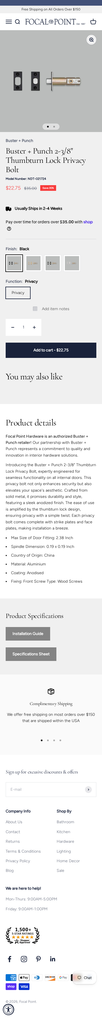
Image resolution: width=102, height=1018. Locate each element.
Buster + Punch (19, 140)
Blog (10, 870)
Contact (13, 831)
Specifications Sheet (31, 654)
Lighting (64, 851)
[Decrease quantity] (13, 327)
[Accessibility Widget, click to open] (8, 1009)
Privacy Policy (18, 861)
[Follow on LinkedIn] (53, 959)
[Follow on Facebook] (9, 959)
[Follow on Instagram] (24, 959)
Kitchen (63, 831)
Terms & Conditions (23, 851)
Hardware (65, 841)
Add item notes (55, 308)
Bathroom (65, 822)
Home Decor (68, 861)
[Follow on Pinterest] (38, 959)
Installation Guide (27, 633)
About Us (14, 822)
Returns (13, 841)
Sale (60, 870)
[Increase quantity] (34, 327)
